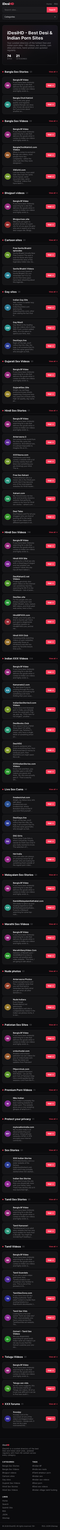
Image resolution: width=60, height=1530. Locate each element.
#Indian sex (37, 1476)
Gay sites (6, 1479)
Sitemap (6, 1518)
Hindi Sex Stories (10, 1486)
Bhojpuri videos (9, 1473)
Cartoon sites (8, 1476)
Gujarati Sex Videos (11, 1483)
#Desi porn (37, 1483)
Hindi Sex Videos (10, 1490)
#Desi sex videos (40, 1486)
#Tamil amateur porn (41, 1473)
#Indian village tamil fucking (44, 1490)
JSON (4, 1514)
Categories (10, 17)
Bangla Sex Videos (10, 1469)
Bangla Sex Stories (10, 1466)
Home (49, 4)
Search (52, 10)
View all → (53, 72)
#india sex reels (39, 1469)
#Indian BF (37, 1466)
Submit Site (7, 1507)
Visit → (51, 85)
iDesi (8, 4)
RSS (56, 4)
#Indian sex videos (40, 1479)
